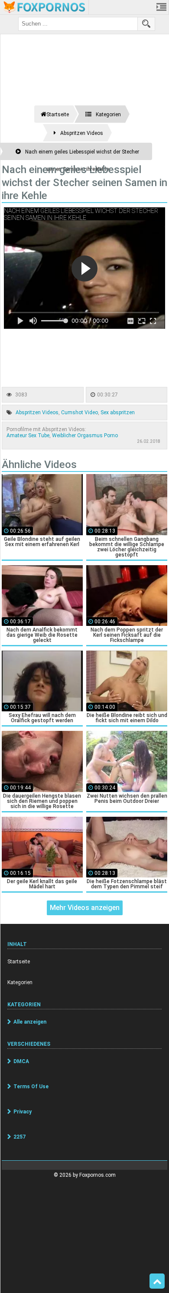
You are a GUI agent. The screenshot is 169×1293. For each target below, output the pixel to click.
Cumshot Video (79, 412)
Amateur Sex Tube (27, 435)
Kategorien (19, 982)
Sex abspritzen (118, 412)
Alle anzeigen (29, 1022)
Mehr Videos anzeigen (85, 907)
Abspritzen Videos (37, 412)
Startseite (18, 962)
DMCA (21, 1061)
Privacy (22, 1112)
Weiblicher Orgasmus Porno (85, 435)
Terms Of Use (31, 1087)
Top (157, 1281)
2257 (19, 1137)
